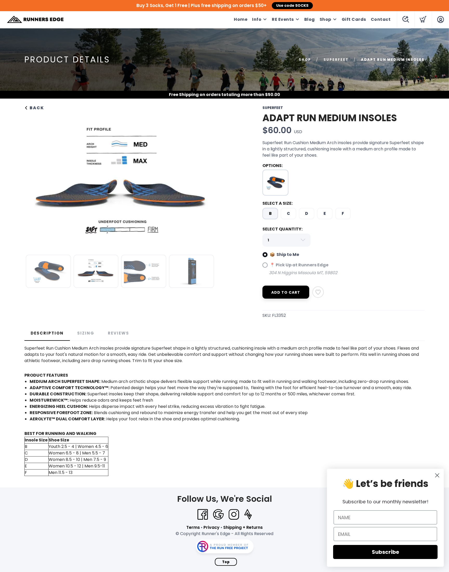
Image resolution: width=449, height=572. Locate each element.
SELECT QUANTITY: (282, 229)
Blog (309, 19)
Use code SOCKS (292, 5)
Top (226, 562)
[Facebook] (202, 514)
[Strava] (248, 514)
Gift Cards (354, 19)
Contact (381, 19)
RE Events (283, 19)
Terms (193, 527)
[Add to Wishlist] (318, 292)
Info (256, 19)
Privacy (211, 527)
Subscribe (385, 552)
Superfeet (335, 59)
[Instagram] (234, 514)
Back (36, 108)
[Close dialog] (437, 475)
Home (240, 19)
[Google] (218, 514)
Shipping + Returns (243, 527)
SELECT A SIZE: (277, 203)
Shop (325, 19)
